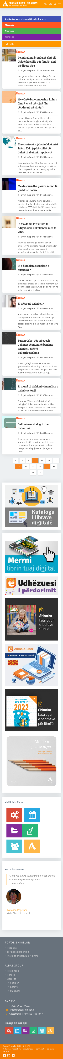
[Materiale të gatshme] (14, 815)
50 (42, 460)
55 (33, 466)
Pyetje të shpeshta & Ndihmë (22, 955)
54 (26, 466)
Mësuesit (9, 24)
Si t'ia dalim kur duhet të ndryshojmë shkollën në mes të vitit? (37, 228)
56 (40, 466)
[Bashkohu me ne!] (14, 846)
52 (56, 460)
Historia (10, 974)
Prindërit (9, 36)
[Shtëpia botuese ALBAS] (32, 846)
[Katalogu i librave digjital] (14, 830)
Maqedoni (15, 990)
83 (54, 466)
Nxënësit (9, 30)
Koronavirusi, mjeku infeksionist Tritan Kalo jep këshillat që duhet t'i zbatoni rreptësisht (38, 148)
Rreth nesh (12, 970)
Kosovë (14, 986)
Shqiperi (14, 982)
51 (49, 460)
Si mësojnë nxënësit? (31, 303)
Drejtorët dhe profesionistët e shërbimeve (25, 19)
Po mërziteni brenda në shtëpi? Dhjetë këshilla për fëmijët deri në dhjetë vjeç (37, 61)
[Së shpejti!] (32, 815)
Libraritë (11, 978)
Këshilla (20, 51)
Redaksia (11, 947)
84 (33, 472)
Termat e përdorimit (17, 951)
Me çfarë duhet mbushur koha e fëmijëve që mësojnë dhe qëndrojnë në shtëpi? (37, 103)
